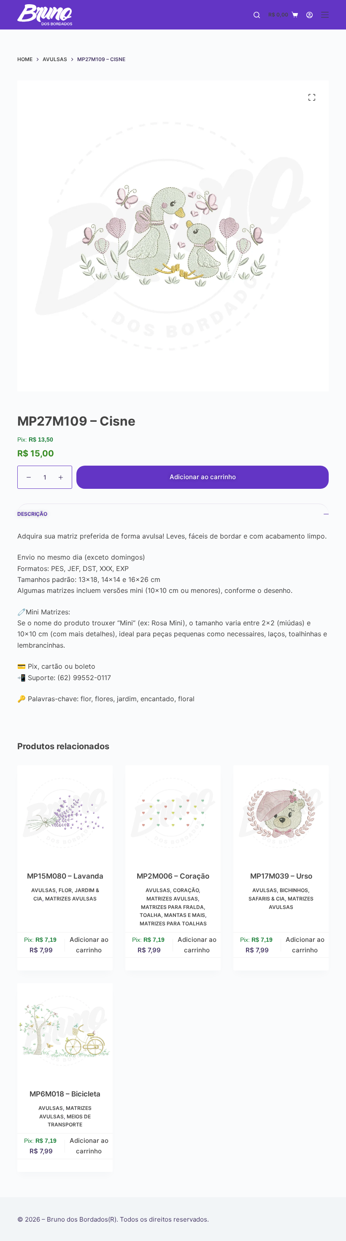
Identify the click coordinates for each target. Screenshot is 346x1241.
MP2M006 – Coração (173, 876)
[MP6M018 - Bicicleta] (65, 1030)
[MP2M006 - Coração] (173, 812)
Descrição (32, 514)
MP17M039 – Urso (281, 876)
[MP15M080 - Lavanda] (65, 812)
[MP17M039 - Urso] (281, 812)
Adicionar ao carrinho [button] (89, 944)
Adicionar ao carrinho (203, 477)
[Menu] (325, 15)
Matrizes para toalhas (173, 923)
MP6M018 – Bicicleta (65, 1094)
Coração (186, 890)
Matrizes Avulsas (71, 898)
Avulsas (43, 890)
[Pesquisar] (257, 15)
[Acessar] (309, 15)
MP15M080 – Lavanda (65, 876)
